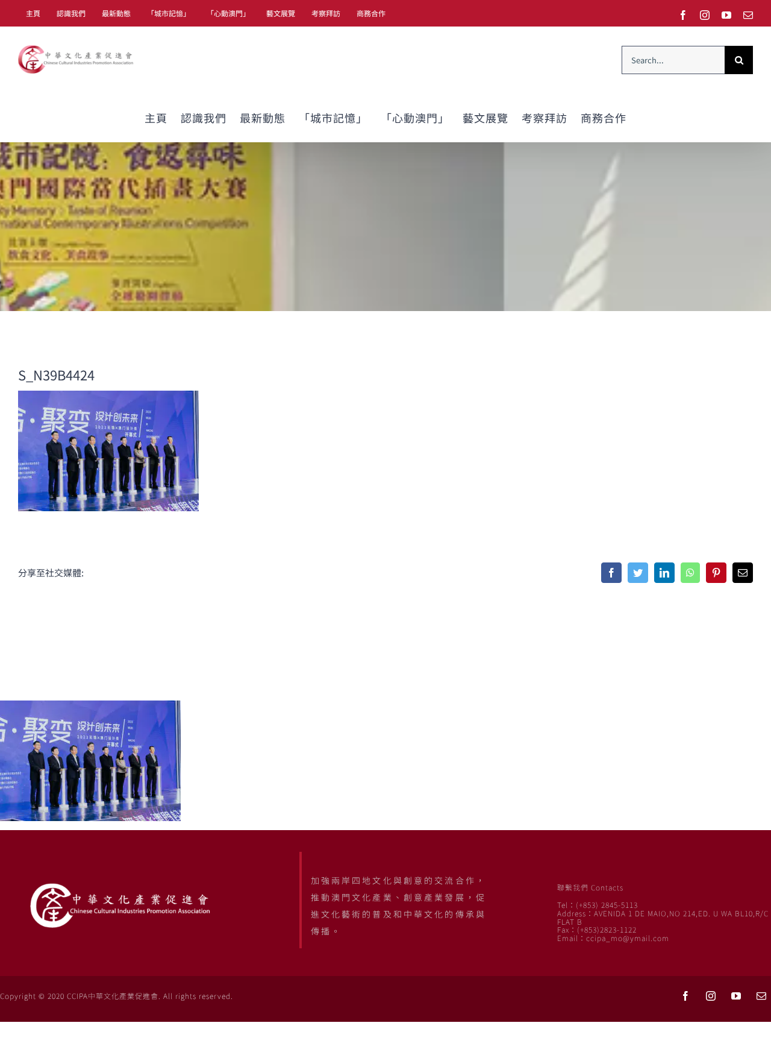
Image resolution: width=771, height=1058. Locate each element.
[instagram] (710, 996)
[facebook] (685, 996)
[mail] (761, 996)
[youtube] (736, 996)
